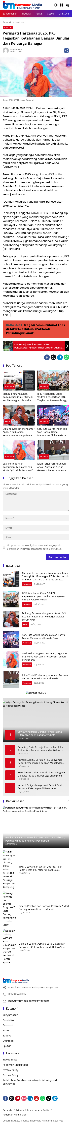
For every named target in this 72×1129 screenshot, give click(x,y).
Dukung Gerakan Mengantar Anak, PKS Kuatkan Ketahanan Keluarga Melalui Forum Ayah (19, 432)
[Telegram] (60, 357)
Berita (8, 421)
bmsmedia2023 (17, 49)
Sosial (6, 1030)
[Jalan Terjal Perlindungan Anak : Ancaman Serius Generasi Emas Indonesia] (53, 450)
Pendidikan (9, 1020)
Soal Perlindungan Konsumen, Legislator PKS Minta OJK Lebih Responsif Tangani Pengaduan (17, 467)
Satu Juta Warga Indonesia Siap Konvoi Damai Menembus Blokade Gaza (52, 432)
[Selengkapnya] (67, 800)
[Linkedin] (30, 1098)
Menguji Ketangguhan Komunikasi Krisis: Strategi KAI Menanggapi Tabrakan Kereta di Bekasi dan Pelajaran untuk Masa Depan (18, 397)
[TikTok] (48, 1098)
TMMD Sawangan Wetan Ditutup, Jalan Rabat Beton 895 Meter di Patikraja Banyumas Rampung (40, 868)
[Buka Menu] (62, 5)
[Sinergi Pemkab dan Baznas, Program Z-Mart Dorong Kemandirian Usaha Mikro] (9, 909)
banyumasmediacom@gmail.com (28, 1000)
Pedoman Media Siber (15, 1064)
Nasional (8, 27)
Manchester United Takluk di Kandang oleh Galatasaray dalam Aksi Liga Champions (42, 774)
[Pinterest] (17, 1098)
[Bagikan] (66, 50)
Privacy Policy (10, 1070)
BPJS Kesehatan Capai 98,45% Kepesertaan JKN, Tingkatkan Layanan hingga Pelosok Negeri (52, 397)
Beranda (7, 1110)
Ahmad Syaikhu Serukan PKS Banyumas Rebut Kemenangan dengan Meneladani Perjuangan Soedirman (40, 761)
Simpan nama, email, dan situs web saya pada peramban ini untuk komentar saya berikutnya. (34, 547)
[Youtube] (36, 1098)
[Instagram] (24, 1098)
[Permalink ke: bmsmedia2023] (6, 51)
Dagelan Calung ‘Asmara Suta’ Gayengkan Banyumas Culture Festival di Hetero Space (43, 945)
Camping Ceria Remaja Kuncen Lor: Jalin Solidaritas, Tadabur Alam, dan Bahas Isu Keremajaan (41, 748)
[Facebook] (47, 357)
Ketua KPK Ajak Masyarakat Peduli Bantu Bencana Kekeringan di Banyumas (40, 787)
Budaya (7, 1035)
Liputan (7, 1046)
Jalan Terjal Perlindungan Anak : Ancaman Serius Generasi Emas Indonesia (51, 467)
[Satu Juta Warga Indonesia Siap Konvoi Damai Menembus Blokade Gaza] (53, 415)
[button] (56, 5)
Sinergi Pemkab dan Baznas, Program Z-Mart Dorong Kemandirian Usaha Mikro (44, 907)
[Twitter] (53, 357)
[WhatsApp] (66, 357)
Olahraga (8, 1040)
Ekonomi (8, 1025)
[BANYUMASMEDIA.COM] (22, 5)
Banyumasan (10, 1015)
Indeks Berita (10, 1059)
